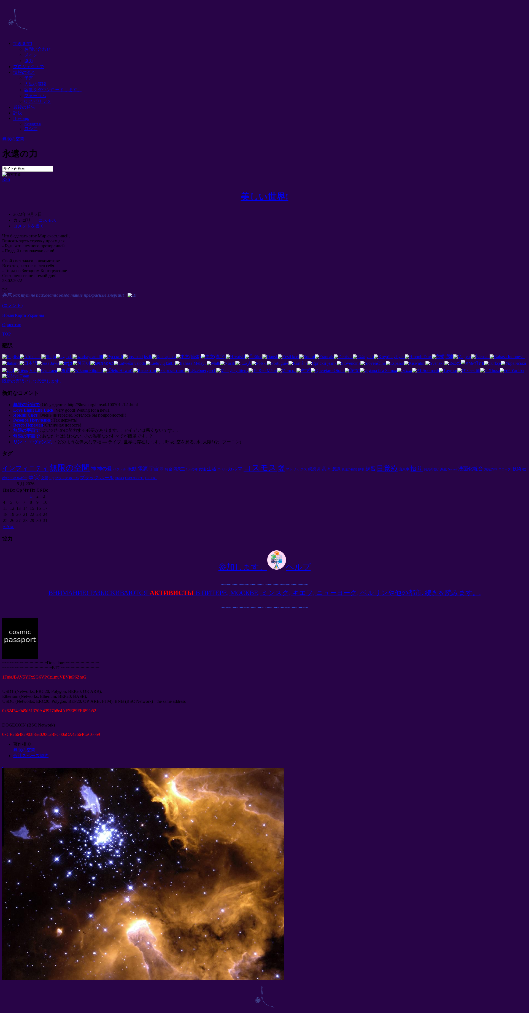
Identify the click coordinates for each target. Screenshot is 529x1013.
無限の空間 (13, 138)
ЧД (51, 478)
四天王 (179, 469)
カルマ (235, 468)
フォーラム (35, 95)
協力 (28, 60)
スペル (221, 469)
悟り (417, 468)
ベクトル (119, 469)
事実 (34, 477)
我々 (326, 468)
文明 (44, 478)
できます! (22, 43)
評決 (17, 113)
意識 (336, 469)
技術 (516, 469)
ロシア (30, 128)
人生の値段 (35, 84)
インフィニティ (25, 468)
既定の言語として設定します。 (33, 381)
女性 (202, 469)
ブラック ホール (67, 478)
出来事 (404, 469)
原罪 (361, 469)
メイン (30, 55)
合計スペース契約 (30, 755)
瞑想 (312, 469)
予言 (28, 78)
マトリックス (296, 469)
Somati (452, 469)
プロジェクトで (28, 66)
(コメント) (12, 305)
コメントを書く (28, 226)
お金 (168, 469)
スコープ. (504, 469)
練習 (371, 468)
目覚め (387, 468)
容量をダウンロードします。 (53, 89)
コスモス (47, 220)
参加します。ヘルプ (264, 566)
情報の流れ (24, 72)
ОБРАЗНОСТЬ (134, 478)
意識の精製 (349, 469)
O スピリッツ (37, 101)
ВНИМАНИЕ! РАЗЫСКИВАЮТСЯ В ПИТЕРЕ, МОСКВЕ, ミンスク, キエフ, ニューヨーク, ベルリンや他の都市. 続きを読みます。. (264, 592)
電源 (143, 468)
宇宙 (154, 468)
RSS (6, 179)
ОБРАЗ (119, 478)
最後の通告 (24, 107)
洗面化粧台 (470, 468)
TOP (6, 334)
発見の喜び (431, 469)
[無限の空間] (17, 33)
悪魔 (443, 469)
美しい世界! (264, 197)
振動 (132, 468)
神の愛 (104, 468)
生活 (211, 468)
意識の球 (490, 469)
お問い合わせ (37, 49)
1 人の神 (192, 469)
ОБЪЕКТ (151, 478)
